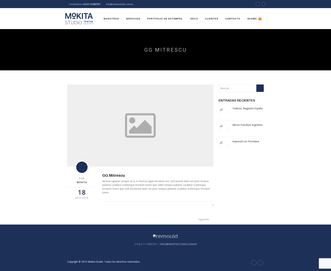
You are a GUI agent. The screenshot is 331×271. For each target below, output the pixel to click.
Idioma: (252, 18)
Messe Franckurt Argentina (247, 124)
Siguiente (203, 219)
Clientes (211, 18)
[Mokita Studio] (79, 18)
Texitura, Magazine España (247, 108)
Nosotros (111, 18)
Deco (194, 18)
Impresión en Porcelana (245, 141)
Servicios (133, 18)
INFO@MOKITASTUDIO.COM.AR (178, 244)
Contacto (232, 18)
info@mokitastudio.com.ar (119, 4)
